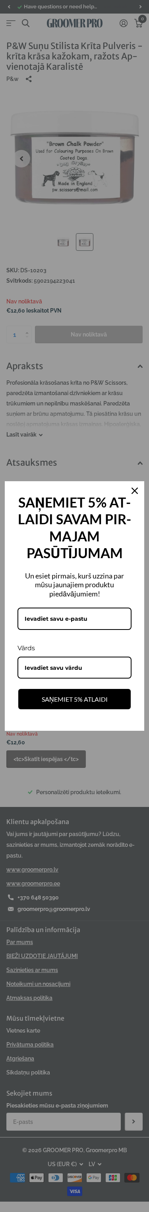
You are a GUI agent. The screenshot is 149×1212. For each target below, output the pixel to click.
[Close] (134, 490)
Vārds (26, 648)
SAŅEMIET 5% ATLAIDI (75, 699)
